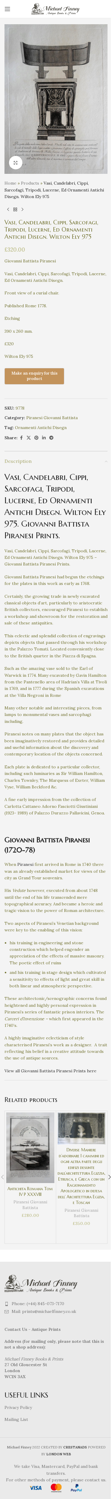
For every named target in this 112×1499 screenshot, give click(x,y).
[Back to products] (15, 209)
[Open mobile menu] (7, 9)
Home (10, 183)
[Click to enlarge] (15, 162)
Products (30, 183)
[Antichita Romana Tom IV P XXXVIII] (30, 1147)
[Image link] (41, 1283)
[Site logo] (56, 8)
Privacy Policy (18, 1407)
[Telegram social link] (51, 438)
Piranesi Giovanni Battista (52, 417)
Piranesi (25, 864)
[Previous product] (8, 209)
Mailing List (16, 1419)
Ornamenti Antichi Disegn (41, 427)
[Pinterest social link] (36, 438)
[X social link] (29, 438)
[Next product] (22, 209)
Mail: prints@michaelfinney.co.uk (44, 1311)
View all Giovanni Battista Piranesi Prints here (50, 1071)
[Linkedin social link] (43, 438)
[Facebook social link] (21, 438)
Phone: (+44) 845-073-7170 (38, 1303)
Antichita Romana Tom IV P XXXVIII (30, 1191)
